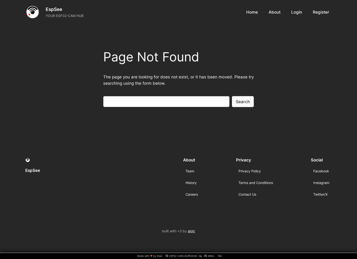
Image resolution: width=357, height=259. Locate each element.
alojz (191, 231)
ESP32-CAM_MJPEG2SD (183, 255)
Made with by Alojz (150, 255)
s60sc (211, 255)
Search (243, 101)
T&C (220, 255)
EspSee (54, 9)
